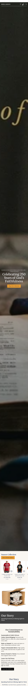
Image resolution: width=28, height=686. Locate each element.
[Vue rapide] (11, 571)
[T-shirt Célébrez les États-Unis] (7, 567)
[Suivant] (23, 1)
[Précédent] (4, 1)
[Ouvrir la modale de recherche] (20, 4)
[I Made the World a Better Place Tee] (20, 567)
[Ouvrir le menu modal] (26, 4)
